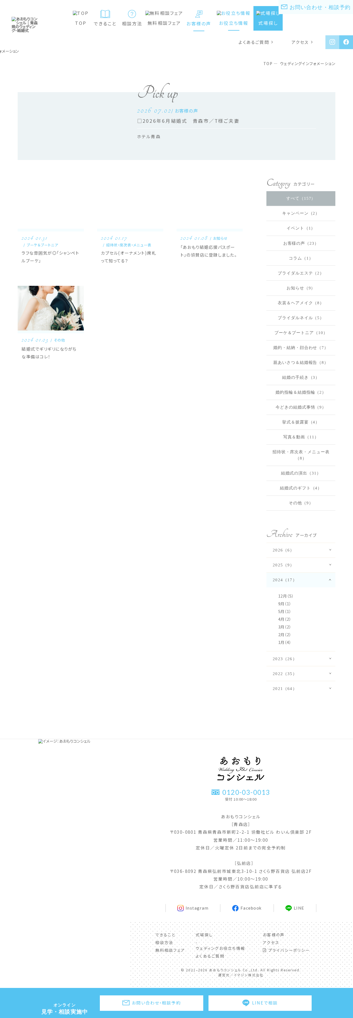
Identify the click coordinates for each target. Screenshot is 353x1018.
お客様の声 (198, 23)
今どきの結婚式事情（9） (301, 407)
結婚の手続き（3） (301, 377)
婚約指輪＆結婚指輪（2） (301, 392)
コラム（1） (301, 258)
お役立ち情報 (233, 23)
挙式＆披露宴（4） (301, 422)
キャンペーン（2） (301, 213)
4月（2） (285, 619)
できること (105, 23)
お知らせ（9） (301, 288)
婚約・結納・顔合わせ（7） (300, 347)
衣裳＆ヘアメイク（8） (301, 302)
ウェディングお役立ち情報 (220, 948)
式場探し (268, 23)
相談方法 (132, 23)
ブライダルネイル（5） (301, 317)
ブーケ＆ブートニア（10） (301, 332)
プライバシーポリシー (288, 950)
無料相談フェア (164, 23)
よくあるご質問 (254, 42)
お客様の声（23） (301, 243)
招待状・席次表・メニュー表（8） (301, 454)
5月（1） (285, 611)
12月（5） (286, 596)
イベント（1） (301, 228)
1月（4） (285, 642)
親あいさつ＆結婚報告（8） (300, 362)
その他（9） (301, 502)
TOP (80, 23)
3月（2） (285, 627)
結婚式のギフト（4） (301, 488)
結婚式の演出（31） (301, 473)
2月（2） (285, 634)
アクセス (300, 42)
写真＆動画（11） (301, 437)
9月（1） (285, 603)
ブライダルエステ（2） (301, 273)
